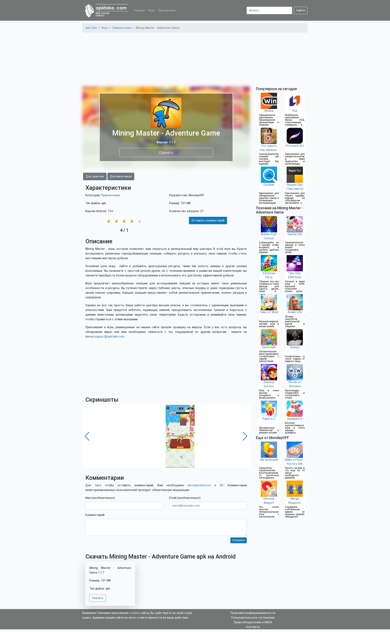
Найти (300, 10)
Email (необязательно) (184, 498)
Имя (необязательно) (100, 498)
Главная (139, 10)
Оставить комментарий (208, 220)
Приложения (166, 10)
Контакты (253, 627)
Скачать (166, 152)
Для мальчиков (121, 176)
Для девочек (95, 176)
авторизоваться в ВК (205, 485)
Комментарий (94, 515)
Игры (151, 10)
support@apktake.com (109, 336)
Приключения (110, 195)
